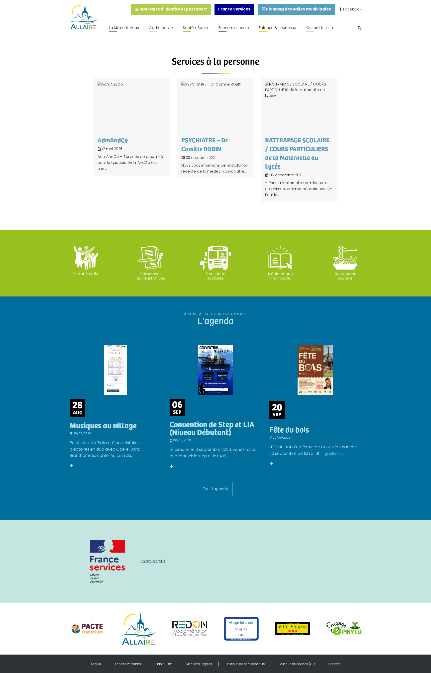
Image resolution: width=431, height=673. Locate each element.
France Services (234, 9)
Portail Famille (85, 273)
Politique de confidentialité (245, 664)
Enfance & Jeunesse (277, 27)
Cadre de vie (161, 27)
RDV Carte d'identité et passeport (173, 9)
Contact (334, 664)
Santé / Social (196, 27)
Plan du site (164, 664)
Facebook (351, 9)
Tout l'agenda (215, 488)
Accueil (96, 664)
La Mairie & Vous (124, 27)
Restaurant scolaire (345, 276)
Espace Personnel (128, 664)
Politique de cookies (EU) (297, 664)
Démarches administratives (150, 276)
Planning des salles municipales (298, 9)
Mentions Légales (199, 664)
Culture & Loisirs (320, 27)
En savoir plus (153, 561)
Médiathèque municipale (280, 276)
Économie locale (233, 27)
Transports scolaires (215, 276)
